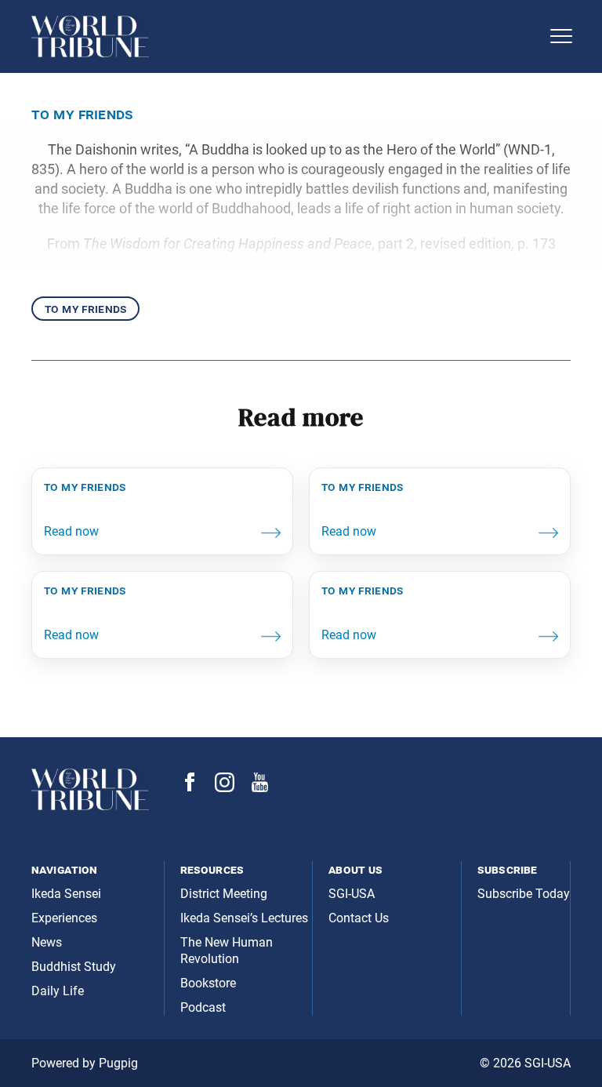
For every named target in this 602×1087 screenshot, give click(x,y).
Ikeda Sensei (66, 893)
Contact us (358, 918)
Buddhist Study (73, 966)
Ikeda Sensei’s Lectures (244, 918)
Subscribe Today (523, 893)
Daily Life (57, 990)
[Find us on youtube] (260, 787)
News (46, 942)
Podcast (203, 1007)
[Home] (285, 36)
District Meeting (223, 893)
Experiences (64, 918)
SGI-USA (351, 893)
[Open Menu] (561, 36)
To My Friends (85, 308)
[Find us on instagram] (224, 787)
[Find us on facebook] (189, 787)
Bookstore (208, 983)
